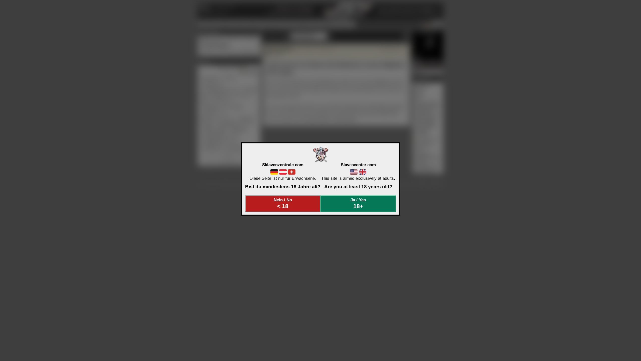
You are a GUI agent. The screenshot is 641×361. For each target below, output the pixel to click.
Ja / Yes (358, 203)
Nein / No (283, 203)
